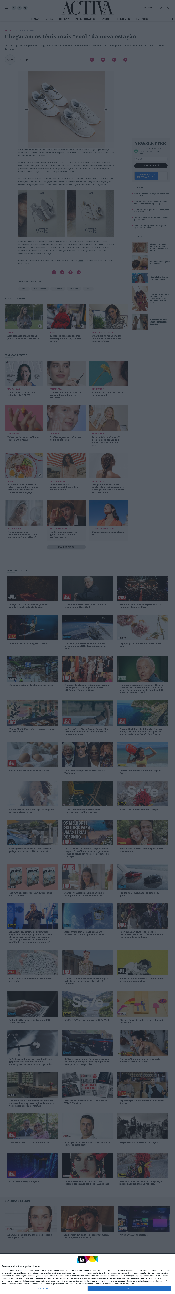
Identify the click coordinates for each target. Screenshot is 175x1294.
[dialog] (87, 1274)
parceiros (24, 1270)
